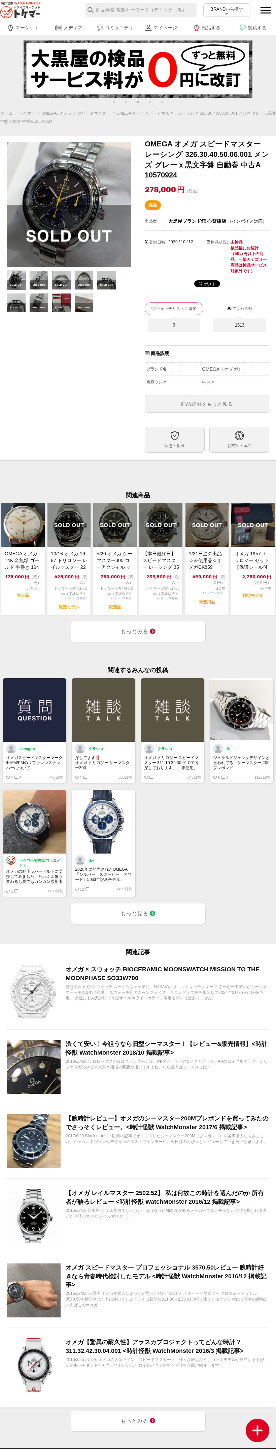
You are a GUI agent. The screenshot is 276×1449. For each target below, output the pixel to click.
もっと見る (135, 913)
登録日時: (157, 242)
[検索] (90, 10)
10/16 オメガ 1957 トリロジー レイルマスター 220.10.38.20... (69, 560)
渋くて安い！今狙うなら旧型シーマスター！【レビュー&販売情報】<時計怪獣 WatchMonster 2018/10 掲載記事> (167, 1048)
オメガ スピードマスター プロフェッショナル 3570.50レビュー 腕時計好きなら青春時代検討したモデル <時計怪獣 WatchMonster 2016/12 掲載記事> (166, 1276)
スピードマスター (94, 113)
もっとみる (135, 631)
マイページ (165, 27)
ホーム (7, 113)
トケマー (27, 113)
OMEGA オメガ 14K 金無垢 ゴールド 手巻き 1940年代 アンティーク (22, 560)
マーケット (27, 27)
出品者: (151, 221)
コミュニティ (119, 27)
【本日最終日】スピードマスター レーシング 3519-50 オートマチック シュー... (161, 560)
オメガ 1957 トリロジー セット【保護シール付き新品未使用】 (252, 560)
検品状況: (219, 242)
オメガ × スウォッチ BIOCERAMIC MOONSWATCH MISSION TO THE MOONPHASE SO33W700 (163, 973)
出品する (211, 27)
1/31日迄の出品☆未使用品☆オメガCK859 (205, 560)
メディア (73, 27)
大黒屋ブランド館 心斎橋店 (197, 221)
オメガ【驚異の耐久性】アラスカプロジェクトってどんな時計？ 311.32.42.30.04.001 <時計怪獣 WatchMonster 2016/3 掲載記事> (155, 1346)
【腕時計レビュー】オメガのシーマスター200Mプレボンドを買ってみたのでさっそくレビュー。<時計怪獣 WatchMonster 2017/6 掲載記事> (167, 1122)
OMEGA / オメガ (56, 113)
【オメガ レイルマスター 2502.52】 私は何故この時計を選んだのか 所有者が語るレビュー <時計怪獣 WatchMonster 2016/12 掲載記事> (165, 1197)
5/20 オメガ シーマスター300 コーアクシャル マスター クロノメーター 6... (114, 560)
